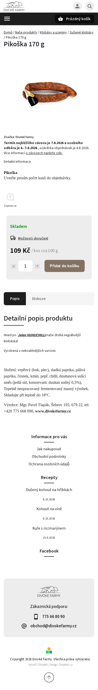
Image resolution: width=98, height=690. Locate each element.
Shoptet (43, 665)
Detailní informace (17, 161)
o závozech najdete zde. (44, 153)
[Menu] (7, 18)
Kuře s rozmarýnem (49, 528)
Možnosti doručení (33, 238)
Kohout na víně (49, 509)
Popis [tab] (15, 298)
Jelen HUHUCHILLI (32, 335)
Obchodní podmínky (49, 456)
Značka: (19, 137)
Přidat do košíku (64, 266)
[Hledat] (89, 6)
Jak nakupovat (49, 449)
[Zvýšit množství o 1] (37, 266)
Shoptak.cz (66, 665)
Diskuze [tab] (39, 298)
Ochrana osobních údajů (49, 464)
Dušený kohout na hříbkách (49, 490)
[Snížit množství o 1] (13, 266)
